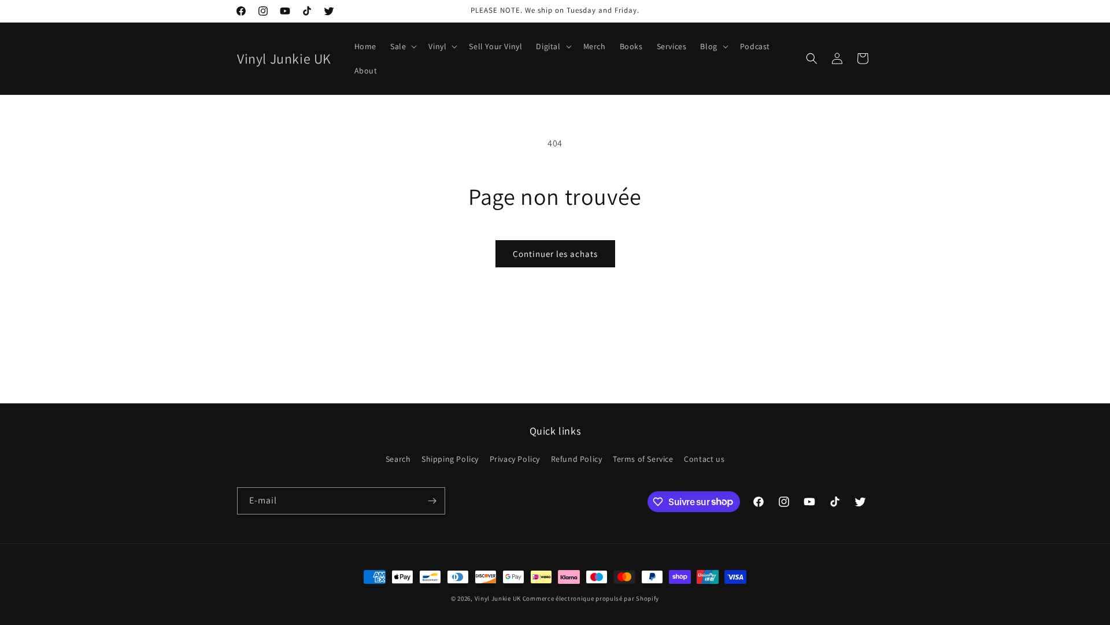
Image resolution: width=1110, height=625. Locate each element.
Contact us (704, 459)
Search (398, 459)
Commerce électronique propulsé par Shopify (591, 598)
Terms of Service (643, 459)
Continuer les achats (555, 253)
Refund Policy (576, 459)
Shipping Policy (450, 459)
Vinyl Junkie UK (498, 598)
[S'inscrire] (432, 500)
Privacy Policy (515, 459)
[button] (402, 46)
